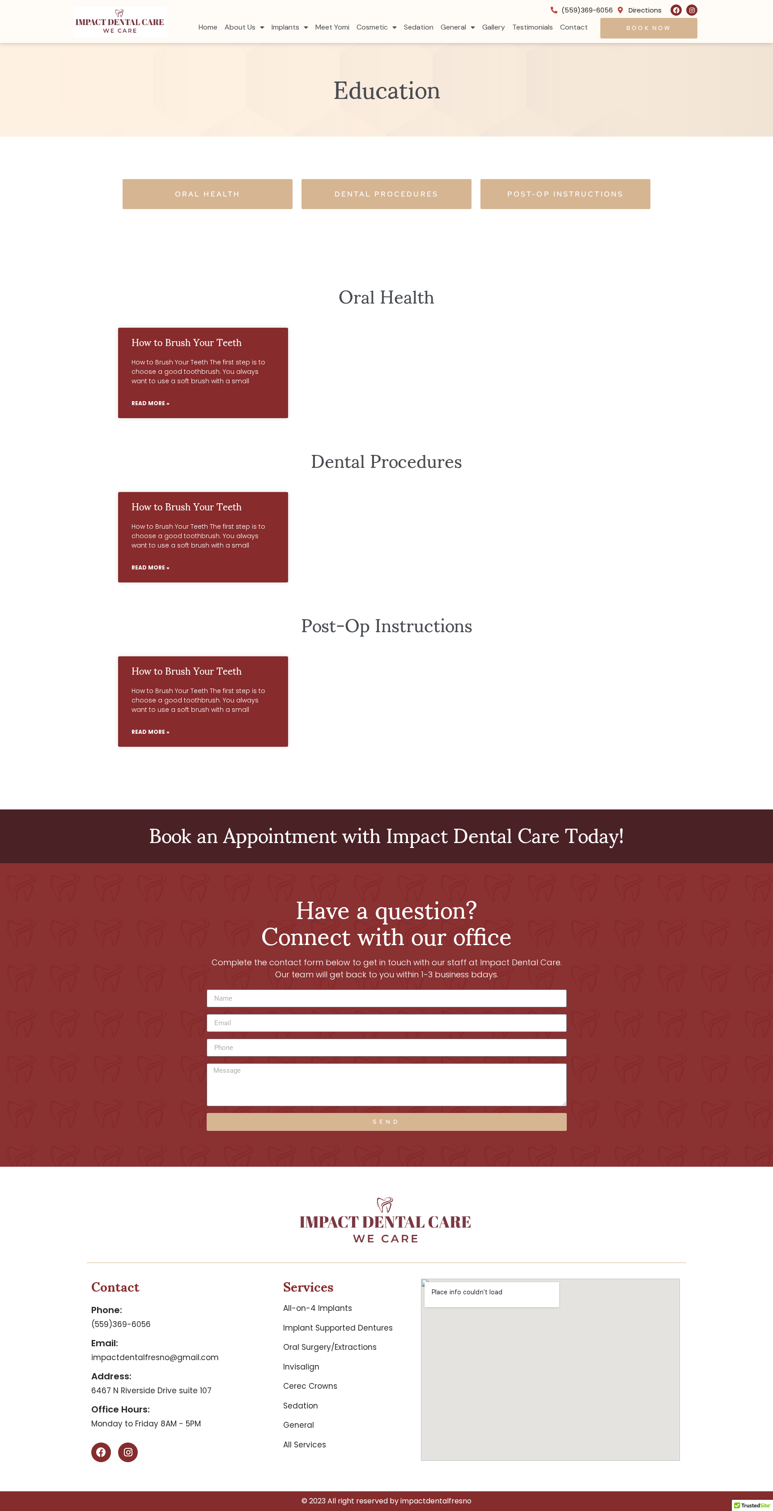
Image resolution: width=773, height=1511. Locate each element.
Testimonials (532, 27)
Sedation (418, 27)
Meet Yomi (332, 27)
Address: (111, 1376)
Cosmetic (372, 27)
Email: (104, 1343)
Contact (574, 27)
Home (208, 27)
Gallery (493, 27)
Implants (285, 27)
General (453, 27)
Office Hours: (120, 1409)
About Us (240, 27)
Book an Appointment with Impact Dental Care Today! (386, 834)
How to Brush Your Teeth (187, 341)
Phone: (106, 1310)
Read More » (151, 403)
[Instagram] (691, 10)
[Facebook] (676, 10)
